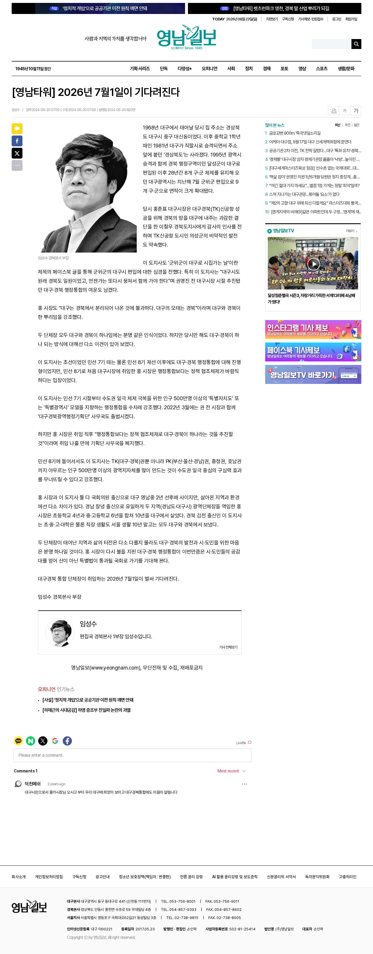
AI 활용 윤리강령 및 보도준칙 (235, 876)
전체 (17, 165)
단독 (164, 68)
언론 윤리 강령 (191, 876)
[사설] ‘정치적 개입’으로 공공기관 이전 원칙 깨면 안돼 (87, 700)
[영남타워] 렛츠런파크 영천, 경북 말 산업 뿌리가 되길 (275, 8)
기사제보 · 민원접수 (310, 19)
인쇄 (333, 110)
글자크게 (356, 110)
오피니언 (209, 68)
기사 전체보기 (228, 647)
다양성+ (185, 68)
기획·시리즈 (140, 68)
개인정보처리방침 (49, 876)
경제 (266, 68)
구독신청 (288, 19)
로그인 (336, 19)
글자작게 (344, 110)
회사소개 (19, 876)
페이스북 (17, 141)
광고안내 (103, 876)
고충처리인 (347, 876)
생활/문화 (346, 68)
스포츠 (322, 68)
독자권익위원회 (317, 876)
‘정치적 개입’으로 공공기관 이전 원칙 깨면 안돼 (99, 8)
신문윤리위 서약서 (281, 876)
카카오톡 (17, 128)
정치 (249, 68)
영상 (302, 68)
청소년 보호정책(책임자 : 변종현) (145, 876)
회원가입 (351, 19)
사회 (231, 68)
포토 (284, 68)
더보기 (350, 231)
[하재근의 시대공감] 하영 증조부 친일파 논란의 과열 (86, 710)
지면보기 (272, 19)
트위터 (17, 153)
